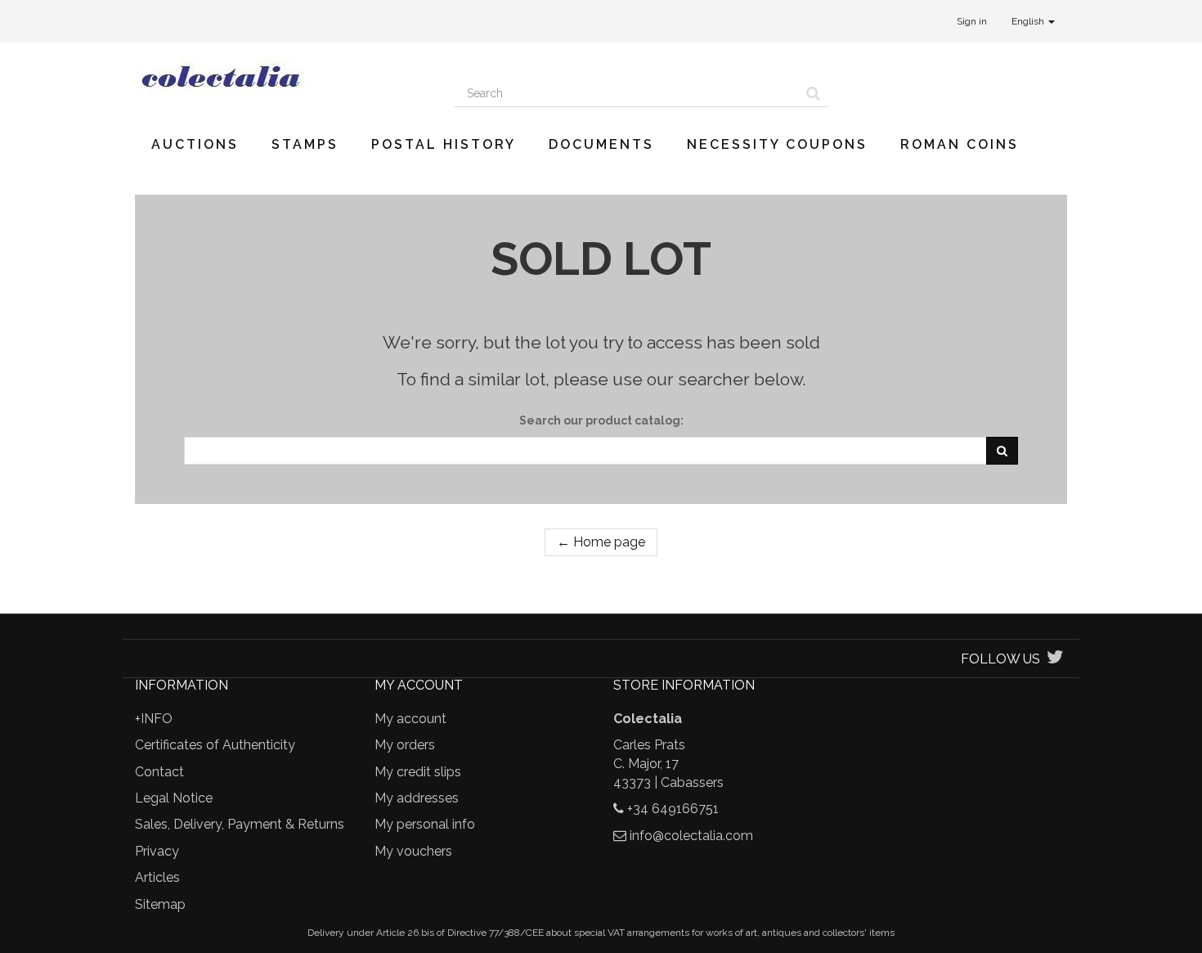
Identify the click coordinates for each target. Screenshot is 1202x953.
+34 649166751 (673, 808)
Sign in (972, 21)
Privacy (157, 851)
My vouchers (413, 851)
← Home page (601, 542)
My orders (405, 745)
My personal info (425, 824)
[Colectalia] (282, 76)
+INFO (154, 718)
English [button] (1029, 21)
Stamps (305, 144)
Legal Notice (174, 798)
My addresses (417, 798)
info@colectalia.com (691, 835)
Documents (601, 144)
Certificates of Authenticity (215, 745)
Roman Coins (959, 144)
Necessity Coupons (777, 144)
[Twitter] (1055, 659)
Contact (159, 772)
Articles (157, 877)
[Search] (813, 93)
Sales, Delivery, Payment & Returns (239, 824)
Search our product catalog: (601, 420)
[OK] (1002, 451)
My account (410, 718)
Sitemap (160, 904)
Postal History (443, 144)
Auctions (195, 144)
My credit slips (418, 772)
